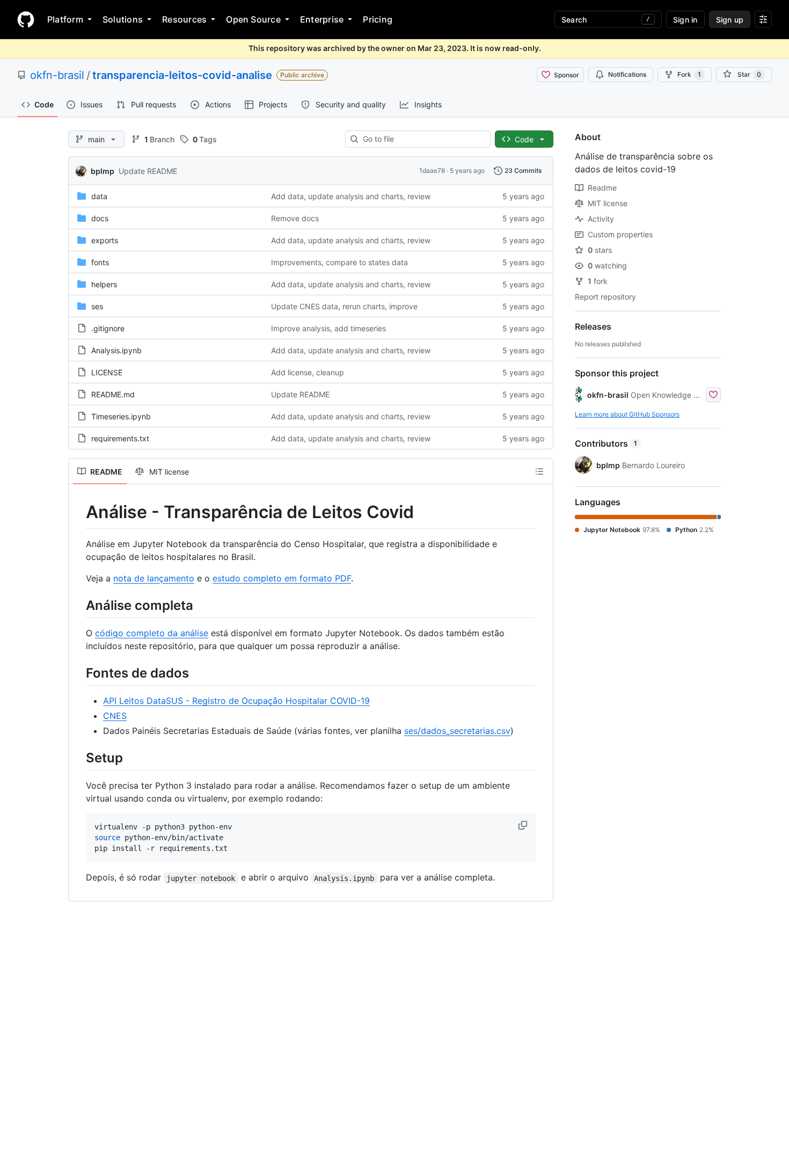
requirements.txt (120, 438)
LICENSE (106, 372)
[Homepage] (25, 19)
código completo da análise (151, 633)
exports (104, 240)
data (99, 196)
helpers (104, 284)
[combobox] (422, 139)
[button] (523, 825)
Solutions (123, 19)
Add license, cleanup (307, 372)
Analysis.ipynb (116, 350)
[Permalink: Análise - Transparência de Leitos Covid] (78, 512)
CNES (115, 715)
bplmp (102, 171)
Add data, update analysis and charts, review (350, 196)
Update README (148, 171)
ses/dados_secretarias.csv (457, 730)
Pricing (377, 19)
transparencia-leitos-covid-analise (182, 75)
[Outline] (539, 471)
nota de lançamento (153, 578)
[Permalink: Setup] (78, 757)
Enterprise (322, 19)
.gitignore (108, 328)
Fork (689, 74)
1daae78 (432, 170)
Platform (65, 19)
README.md (113, 394)
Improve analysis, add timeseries (328, 328)
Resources (184, 19)
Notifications (627, 74)
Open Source (253, 19)
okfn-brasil (57, 75)
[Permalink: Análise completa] (78, 605)
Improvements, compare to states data (339, 262)
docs (99, 218)
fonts (100, 262)
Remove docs (295, 218)
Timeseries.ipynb (121, 416)
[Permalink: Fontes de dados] (78, 672)
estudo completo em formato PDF (282, 578)
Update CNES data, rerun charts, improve (344, 306)
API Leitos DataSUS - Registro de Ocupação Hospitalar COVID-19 (236, 700)
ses (97, 306)
